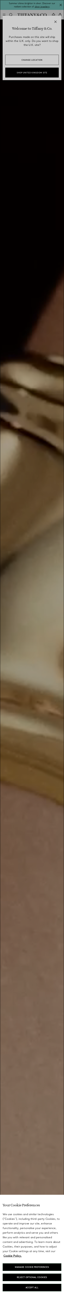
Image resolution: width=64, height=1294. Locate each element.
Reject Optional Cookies (32, 1277)
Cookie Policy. (12, 1255)
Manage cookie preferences (32, 1267)
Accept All (32, 1287)
